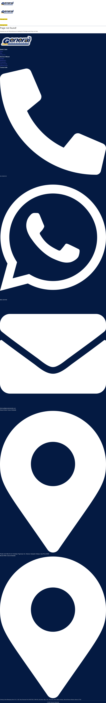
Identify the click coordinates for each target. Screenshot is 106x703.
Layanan (44, 22)
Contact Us (2, 54)
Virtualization (3, 62)
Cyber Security (3, 63)
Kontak (58, 22)
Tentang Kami (66, 22)
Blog (1, 53)
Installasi (2, 58)
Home (37, 22)
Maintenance (3, 60)
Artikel (51, 22)
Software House (4, 65)
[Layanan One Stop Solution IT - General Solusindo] (7, 3)
